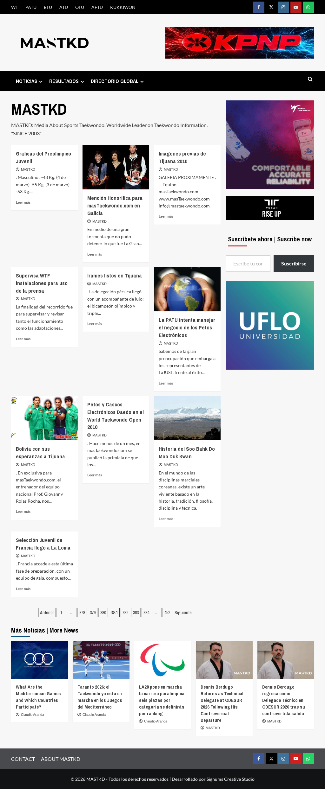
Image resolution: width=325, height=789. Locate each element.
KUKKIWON (123, 7)
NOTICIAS (26, 81)
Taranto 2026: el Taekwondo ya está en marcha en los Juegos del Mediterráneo (99, 697)
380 (103, 612)
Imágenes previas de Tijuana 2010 (182, 157)
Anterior (47, 612)
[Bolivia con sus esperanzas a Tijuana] (44, 418)
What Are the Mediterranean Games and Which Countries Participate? (38, 697)
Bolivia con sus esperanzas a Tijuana (40, 452)
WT (14, 7)
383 (136, 612)
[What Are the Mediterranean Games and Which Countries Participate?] (39, 660)
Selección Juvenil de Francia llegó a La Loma (43, 543)
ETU (48, 7)
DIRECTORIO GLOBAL (114, 81)
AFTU (97, 7)
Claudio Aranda (32, 714)
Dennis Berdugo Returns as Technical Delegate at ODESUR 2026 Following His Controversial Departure (222, 703)
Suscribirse (294, 263)
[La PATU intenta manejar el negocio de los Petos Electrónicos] (187, 289)
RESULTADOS (64, 81)
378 (82, 612)
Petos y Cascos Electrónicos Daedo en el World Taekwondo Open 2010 (115, 415)
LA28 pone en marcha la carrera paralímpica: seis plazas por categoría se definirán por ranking (162, 700)
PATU (30, 7)
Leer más (23, 202)
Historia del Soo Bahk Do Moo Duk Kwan (187, 452)
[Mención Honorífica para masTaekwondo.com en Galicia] (116, 167)
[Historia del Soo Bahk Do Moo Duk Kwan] (187, 418)
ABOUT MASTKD (60, 759)
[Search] (310, 79)
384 (146, 612)
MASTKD (28, 169)
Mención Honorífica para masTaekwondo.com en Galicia (115, 205)
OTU (79, 7)
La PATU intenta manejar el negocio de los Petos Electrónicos (187, 327)
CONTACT (23, 759)
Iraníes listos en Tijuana (114, 275)
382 (125, 612)
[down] (40, 81)
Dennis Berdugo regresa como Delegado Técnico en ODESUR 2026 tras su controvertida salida (283, 700)
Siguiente (183, 612)
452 (167, 612)
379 (93, 612)
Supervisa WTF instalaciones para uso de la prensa (42, 283)
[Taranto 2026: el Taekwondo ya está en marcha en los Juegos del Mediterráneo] (101, 660)
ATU (63, 7)
